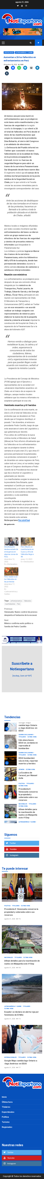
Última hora (32, 734)
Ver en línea (38, 43)
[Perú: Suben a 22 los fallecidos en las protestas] (11, 571)
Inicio (4, 1097)
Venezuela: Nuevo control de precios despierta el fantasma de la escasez (20, 612)
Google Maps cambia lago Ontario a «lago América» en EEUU (22, 1039)
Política (22, 763)
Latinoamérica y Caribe (24, 52)
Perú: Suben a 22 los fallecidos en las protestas (10, 579)
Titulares (22, 734)
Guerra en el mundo (26, 732)
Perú (18, 604)
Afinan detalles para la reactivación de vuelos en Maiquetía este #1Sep (10, 791)
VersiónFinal (24, 520)
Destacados (9, 52)
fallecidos (27, 601)
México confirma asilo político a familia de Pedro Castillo (18, 623)
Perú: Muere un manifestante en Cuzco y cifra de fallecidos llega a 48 (27, 552)
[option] (22, 738)
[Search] (30, 42)
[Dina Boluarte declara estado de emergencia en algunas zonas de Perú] (11, 541)
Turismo (6, 1122)
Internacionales (25, 817)
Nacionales (23, 783)
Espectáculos (8, 1112)
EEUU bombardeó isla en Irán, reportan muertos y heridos (10, 738)
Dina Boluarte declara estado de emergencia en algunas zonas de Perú (11, 552)
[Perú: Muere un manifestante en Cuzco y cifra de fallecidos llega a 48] (28, 541)
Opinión (22, 749)
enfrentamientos (16, 601)
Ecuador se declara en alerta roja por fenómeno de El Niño (10, 807)
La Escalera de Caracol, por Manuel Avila (10, 754)
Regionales (7, 1127)
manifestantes (10, 604)
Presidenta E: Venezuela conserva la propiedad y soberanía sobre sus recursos (10, 772)
